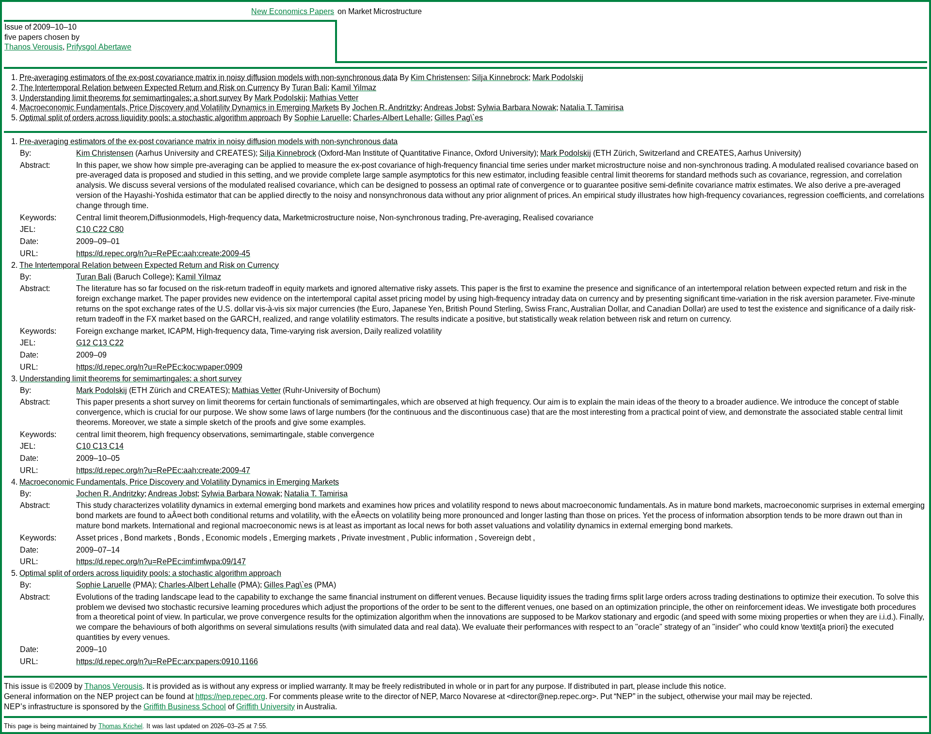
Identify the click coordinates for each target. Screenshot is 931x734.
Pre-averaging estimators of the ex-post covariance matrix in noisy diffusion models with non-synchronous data (208, 77)
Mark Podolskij (557, 77)
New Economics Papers (292, 11)
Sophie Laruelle (321, 118)
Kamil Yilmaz (353, 87)
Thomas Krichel (120, 726)
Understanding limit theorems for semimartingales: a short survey (130, 98)
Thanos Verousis (33, 47)
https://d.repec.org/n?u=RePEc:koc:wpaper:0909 (159, 367)
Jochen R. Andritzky (386, 107)
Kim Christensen (439, 77)
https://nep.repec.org (230, 696)
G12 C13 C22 (100, 343)
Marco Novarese (468, 696)
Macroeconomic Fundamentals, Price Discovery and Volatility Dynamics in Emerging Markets (179, 107)
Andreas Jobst (448, 107)
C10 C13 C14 (100, 446)
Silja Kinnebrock (500, 77)
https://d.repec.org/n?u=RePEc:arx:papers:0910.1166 (167, 661)
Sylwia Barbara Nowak (516, 107)
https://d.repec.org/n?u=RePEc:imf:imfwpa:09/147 (161, 561)
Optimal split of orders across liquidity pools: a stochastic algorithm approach (150, 118)
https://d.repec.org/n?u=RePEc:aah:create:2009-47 (163, 470)
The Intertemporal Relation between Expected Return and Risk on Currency (149, 87)
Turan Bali (309, 87)
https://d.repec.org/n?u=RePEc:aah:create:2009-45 (163, 253)
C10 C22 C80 (100, 229)
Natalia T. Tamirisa (592, 107)
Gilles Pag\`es (458, 118)
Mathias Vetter (333, 98)
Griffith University (265, 706)
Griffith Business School (185, 706)
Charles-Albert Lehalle (392, 118)
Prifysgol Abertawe (98, 47)
